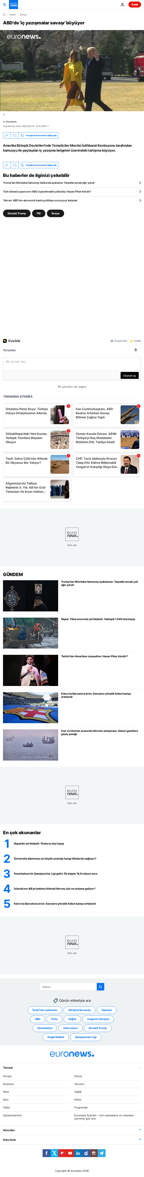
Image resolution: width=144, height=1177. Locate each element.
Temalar (8, 1067)
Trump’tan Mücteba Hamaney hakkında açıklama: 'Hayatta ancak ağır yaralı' (49, 182)
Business (8, 1084)
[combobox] (72, 986)
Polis (54, 1019)
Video (6, 1107)
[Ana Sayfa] (4, 14)
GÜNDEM (13, 574)
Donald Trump (17, 213)
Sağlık (72, 1019)
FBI (39, 213)
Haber (12, 15)
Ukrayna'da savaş (79, 1010)
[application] (72, 70)
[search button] (100, 986)
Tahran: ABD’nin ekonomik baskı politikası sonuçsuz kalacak (40, 200)
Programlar (81, 1107)
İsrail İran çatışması (44, 1010)
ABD (37, 1019)
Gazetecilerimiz (12, 1115)
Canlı (134, 4)
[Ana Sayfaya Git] (13, 4)
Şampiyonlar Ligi (86, 1037)
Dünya (23, 15)
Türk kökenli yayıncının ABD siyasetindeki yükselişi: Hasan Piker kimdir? (47, 191)
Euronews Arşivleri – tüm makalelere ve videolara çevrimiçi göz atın (104, 1117)
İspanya (107, 1010)
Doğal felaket (55, 1037)
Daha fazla (9, 1139)
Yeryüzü (79, 1084)
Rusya (55, 213)
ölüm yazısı (70, 1028)
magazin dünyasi (98, 1019)
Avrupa (7, 1076)
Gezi (5, 1099)
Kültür (77, 1099)
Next (6, 1091)
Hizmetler (9, 1130)
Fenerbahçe (44, 1028)
